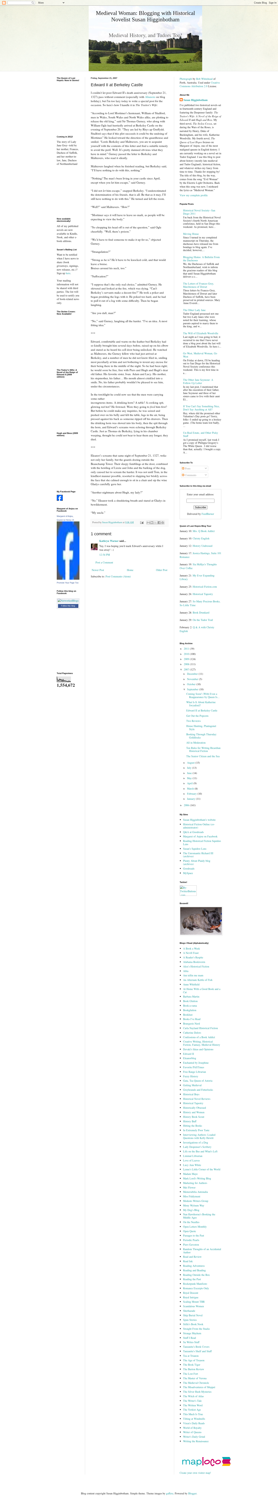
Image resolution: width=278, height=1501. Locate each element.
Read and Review (192, 1256)
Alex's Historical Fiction (196, 966)
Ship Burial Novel (193, 1315)
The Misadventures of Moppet (199, 1387)
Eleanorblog (189, 1058)
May (190, 778)
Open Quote (189, 1231)
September (193, 689)
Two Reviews (193, 721)
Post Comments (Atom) (118, 576)
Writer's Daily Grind (194, 1436)
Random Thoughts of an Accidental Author (202, 1250)
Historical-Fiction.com (205, 586)
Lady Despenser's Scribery (197, 1147)
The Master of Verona (195, 1378)
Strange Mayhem (192, 1333)
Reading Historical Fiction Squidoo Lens (202, 842)
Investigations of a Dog (195, 1142)
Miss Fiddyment (191, 1196)
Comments (190, 475)
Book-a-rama (190, 1005)
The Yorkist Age (192, 1409)
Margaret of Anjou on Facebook (200, 836)
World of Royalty (192, 1428)
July (189, 768)
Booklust (188, 1014)
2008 (187, 664)
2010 (187, 654)
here (68, 273)
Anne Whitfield (191, 984)
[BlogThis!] (152, 522)
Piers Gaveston (191, 1244)
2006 (187, 805)
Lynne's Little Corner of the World (201, 1169)
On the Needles (191, 1222)
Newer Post (98, 570)
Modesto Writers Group (195, 1201)
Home (130, 570)
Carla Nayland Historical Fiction (200, 1028)
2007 (187, 669)
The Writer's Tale (192, 1400)
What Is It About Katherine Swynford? (201, 703)
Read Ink (188, 1261)
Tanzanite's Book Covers (196, 1346)
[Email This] (148, 522)
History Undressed (202, 546)
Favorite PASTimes (193, 1067)
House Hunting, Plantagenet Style (201, 727)
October (191, 684)
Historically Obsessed (194, 1107)
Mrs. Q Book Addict (204, 531)
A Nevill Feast (191, 953)
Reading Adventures (194, 1266)
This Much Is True (193, 1414)
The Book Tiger (191, 1364)
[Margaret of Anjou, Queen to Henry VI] (68, 578)
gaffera (169, 1493)
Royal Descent (190, 1293)
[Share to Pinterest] (163, 522)
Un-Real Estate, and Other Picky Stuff (200, 434)
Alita (185, 971)
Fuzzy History (190, 1076)
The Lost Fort (190, 1373)
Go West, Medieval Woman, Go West (200, 354)
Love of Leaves (191, 1160)
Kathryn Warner (109, 541)
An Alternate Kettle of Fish (197, 980)
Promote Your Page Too (67, 583)
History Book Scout (193, 1117)
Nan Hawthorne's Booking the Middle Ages (199, 1215)
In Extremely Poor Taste (196, 1130)
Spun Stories (190, 1320)
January (191, 799)
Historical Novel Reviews (196, 1099)
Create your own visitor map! (195, 1473)
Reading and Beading (194, 1270)
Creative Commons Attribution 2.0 (200, 84)
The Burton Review (193, 1369)
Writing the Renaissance (196, 1441)
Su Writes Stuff (191, 1342)
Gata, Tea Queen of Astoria (197, 1080)
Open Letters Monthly (195, 1226)
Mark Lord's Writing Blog (197, 1178)
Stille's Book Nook (193, 1324)
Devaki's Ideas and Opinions (198, 1049)
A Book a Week (191, 948)
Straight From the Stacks (196, 1328)
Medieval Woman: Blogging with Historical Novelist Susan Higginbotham (145, 16)
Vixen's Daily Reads (194, 1423)
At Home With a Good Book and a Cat (201, 990)
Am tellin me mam (193, 975)
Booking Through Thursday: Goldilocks (201, 735)
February (192, 793)
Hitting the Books (192, 1125)
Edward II (188, 1054)
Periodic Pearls (191, 1240)
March (191, 788)
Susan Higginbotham (195, 100)
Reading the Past (192, 1279)
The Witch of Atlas (193, 1396)
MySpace (188, 873)
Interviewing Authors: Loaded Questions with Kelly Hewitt (199, 1136)
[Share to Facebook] (159, 522)
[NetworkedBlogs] (68, 600)
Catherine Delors (192, 1032)
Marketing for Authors (195, 1183)
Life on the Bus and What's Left (200, 1151)
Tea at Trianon (191, 1355)
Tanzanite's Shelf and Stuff (197, 1351)
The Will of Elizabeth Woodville (200, 333)
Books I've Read (191, 1019)
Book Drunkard (201, 612)
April (190, 783)
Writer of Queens (192, 1432)
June (190, 773)
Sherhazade (189, 1311)
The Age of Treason (193, 1360)
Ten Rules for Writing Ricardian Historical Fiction (203, 749)
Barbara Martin (191, 996)
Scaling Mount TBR (194, 1301)
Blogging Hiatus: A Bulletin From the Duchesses (201, 258)
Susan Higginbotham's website (199, 819)
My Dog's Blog (191, 1210)
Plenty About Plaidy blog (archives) (196, 862)
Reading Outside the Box (196, 1275)
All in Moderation (196, 742)
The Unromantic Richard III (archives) (198, 854)
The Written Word (193, 1405)
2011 (187, 648)
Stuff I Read (189, 1338)
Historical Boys (191, 1094)
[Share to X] (155, 522)
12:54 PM (104, 554)
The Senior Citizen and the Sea (203, 756)
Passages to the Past (193, 1235)
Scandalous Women (193, 1306)
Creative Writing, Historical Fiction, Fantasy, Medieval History (201, 1043)
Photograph (186, 79)
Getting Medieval (192, 1085)
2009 (187, 659)
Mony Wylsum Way (193, 1205)
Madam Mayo (190, 1174)
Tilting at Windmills (194, 1418)
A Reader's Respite (193, 957)
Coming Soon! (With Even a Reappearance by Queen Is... (203, 695)
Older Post (161, 570)
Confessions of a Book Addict (199, 1037)
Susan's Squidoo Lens (194, 848)
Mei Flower (189, 1187)
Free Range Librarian (194, 1072)
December (193, 674)
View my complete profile (194, 195)
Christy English (201, 538)
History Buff (189, 1121)
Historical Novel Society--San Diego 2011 (199, 212)
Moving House (191, 234)
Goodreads (188, 868)
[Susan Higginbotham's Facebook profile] (60, 500)
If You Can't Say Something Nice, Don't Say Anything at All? (201, 407)
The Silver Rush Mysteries (197, 1391)
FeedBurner (208, 514)
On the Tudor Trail (203, 620)
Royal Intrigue (190, 1297)
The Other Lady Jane (194, 310)
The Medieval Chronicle (196, 1383)
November (193, 679)
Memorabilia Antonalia (195, 1192)
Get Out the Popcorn (197, 716)
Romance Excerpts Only (196, 1288)
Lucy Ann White (192, 1165)
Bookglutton (189, 1010)
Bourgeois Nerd (191, 1023)
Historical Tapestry (203, 594)
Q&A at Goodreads (193, 832)
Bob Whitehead (204, 79)
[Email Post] (141, 522)
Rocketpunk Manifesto (195, 1283)
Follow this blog (68, 606)
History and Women (193, 1112)
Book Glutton (190, 1001)
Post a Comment (104, 562)
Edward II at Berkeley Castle (201, 710)
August (191, 762)
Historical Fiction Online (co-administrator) (199, 825)
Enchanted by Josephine (196, 1062)
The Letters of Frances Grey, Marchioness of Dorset (198, 285)
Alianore (150, 97)
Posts (187, 468)
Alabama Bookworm (194, 962)
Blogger (192, 1493)
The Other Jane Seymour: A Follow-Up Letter (198, 381)
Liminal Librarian (192, 1156)
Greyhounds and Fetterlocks (198, 1089)
